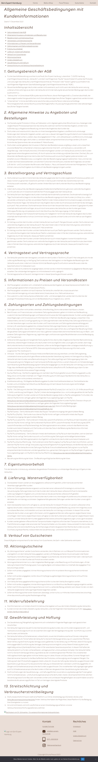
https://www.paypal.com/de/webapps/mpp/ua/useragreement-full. (32, 400)
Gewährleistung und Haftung (18, 62)
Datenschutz (77, 740)
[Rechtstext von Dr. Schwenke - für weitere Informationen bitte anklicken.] (31, 712)
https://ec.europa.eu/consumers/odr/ (21, 699)
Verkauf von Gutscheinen (16, 54)
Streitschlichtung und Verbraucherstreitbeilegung (25, 65)
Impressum (77, 726)
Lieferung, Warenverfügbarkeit (18, 51)
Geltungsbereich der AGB (16, 32)
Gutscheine (79, 3)
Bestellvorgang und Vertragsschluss (20, 38)
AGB (74, 731)
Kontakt (93, 3)
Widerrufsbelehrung (14, 60)
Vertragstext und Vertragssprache (19, 40)
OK (83, 759)
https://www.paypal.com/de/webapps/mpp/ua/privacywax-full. (31, 406)
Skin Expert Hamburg (11, 3)
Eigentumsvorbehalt (15, 49)
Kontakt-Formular (48, 726)
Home (35, 3)
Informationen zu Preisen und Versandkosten (24, 43)
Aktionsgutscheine (14, 57)
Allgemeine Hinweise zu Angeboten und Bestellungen (27, 35)
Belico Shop (48, 3)
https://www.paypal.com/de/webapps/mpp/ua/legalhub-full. (30, 409)
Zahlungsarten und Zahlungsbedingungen (22, 46)
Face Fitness (64, 3)
